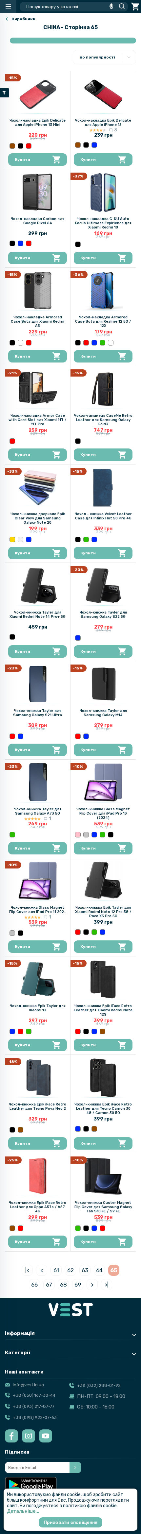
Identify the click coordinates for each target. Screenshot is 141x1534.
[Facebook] (11, 1435)
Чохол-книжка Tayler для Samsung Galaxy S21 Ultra (37, 713)
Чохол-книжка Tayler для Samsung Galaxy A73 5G (37, 811)
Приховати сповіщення (70, 1522)
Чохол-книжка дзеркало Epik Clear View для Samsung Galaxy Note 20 (37, 518)
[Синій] (94, 145)
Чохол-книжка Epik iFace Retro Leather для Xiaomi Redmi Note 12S (103, 1010)
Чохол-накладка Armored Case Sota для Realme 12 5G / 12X (103, 321)
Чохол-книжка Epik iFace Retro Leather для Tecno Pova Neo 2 (37, 1106)
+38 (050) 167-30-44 (34, 1395)
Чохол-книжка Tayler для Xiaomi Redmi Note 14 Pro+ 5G (38, 614)
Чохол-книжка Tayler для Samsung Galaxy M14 (103, 713)
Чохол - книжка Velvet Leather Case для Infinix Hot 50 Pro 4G (103, 516)
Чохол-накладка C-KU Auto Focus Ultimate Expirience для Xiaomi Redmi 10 (103, 223)
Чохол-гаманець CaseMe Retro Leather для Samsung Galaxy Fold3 (103, 419)
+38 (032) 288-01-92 (99, 1385)
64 (99, 1270)
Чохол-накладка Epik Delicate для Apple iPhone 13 (103, 122)
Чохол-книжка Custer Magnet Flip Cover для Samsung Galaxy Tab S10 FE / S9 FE (103, 1207)
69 (77, 1284)
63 (85, 1270)
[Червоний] (29, 146)
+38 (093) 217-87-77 (33, 1406)
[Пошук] (120, 6)
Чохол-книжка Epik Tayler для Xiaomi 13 (38, 1008)
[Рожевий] (78, 835)
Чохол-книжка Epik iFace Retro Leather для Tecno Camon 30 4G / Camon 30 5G (103, 1108)
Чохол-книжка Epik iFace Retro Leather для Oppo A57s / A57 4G (37, 1207)
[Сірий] (86, 835)
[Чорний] (20, 146)
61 (56, 1270)
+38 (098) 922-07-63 (35, 1417)
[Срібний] (20, 539)
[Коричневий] (12, 146)
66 (34, 1284)
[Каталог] (8, 6)
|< (27, 1270)
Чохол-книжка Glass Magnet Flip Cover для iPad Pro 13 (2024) (103, 813)
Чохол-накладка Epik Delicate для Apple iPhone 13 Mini (38, 122)
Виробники (23, 19)
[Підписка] (75, 1467)
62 (70, 1270)
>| (107, 1284)
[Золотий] (12, 539)
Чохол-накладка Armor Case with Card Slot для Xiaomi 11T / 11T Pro (38, 419)
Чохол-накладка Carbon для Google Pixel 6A (37, 221)
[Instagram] (28, 1435)
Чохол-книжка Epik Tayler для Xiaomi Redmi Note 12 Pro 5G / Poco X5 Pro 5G (103, 911)
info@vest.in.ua (28, 1384)
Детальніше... (23, 1511)
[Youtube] (45, 1435)
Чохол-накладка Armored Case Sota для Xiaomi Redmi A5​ (37, 321)
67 (49, 1284)
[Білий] (20, 343)
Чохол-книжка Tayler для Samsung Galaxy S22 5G (103, 614)
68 (63, 1284)
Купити (22, 159)
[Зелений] (102, 343)
